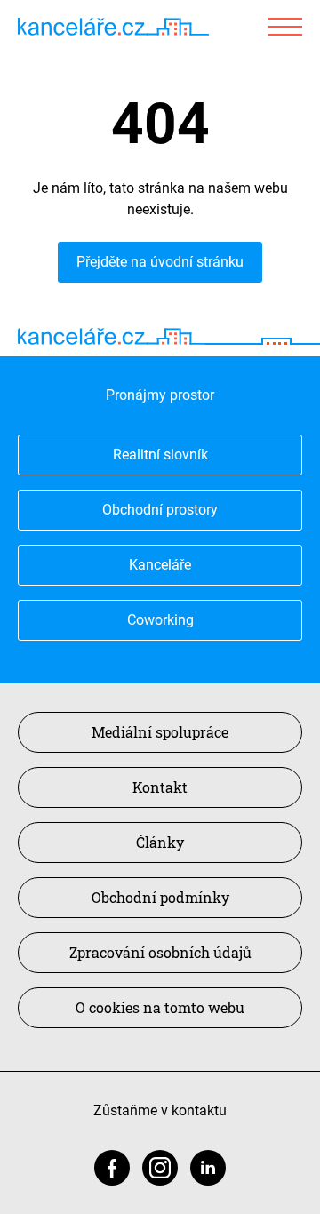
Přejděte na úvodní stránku (160, 261)
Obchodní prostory (160, 509)
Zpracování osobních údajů (160, 952)
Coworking (160, 619)
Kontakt (160, 787)
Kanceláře (160, 564)
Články (160, 842)
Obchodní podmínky (160, 897)
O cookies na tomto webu (160, 1007)
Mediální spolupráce (160, 732)
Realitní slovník (160, 454)
